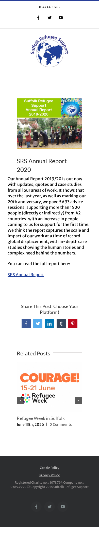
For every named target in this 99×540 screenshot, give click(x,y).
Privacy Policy (49, 475)
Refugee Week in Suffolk (41, 418)
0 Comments (61, 424)
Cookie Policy (49, 468)
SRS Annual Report (26, 274)
